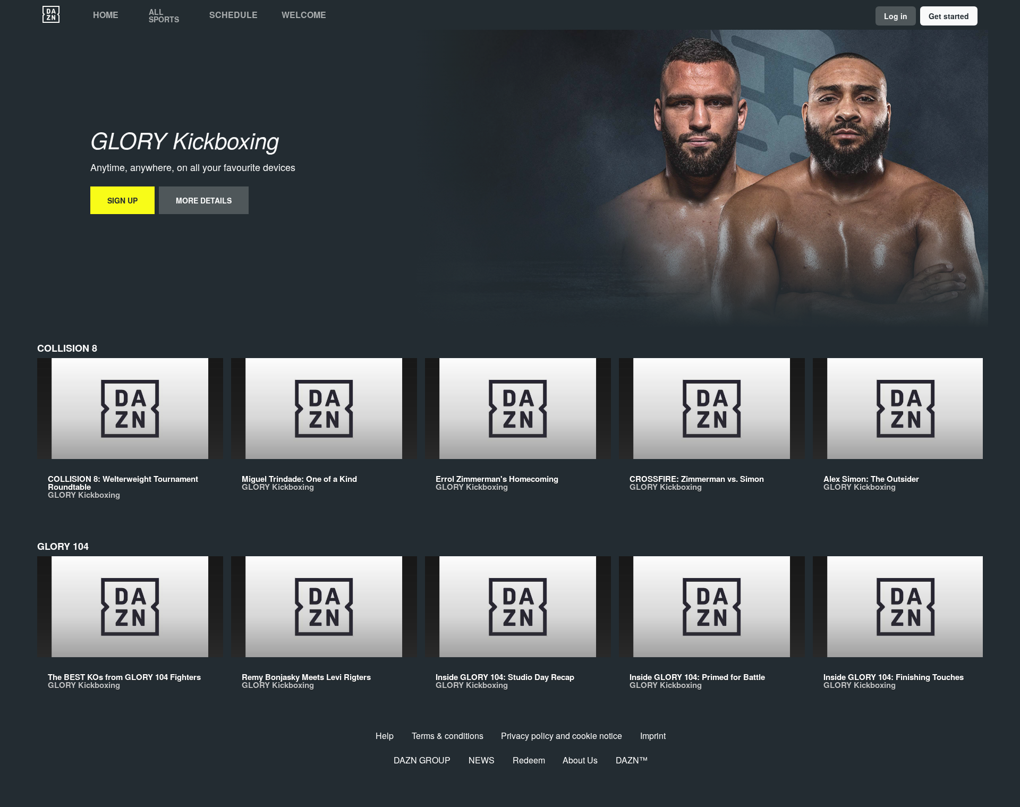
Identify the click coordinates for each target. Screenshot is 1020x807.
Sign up (122, 200)
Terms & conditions (447, 735)
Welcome (304, 15)
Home (105, 15)
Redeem (529, 760)
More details (204, 200)
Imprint (653, 735)
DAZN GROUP (422, 760)
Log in (895, 16)
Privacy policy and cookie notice (561, 735)
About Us (580, 760)
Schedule (233, 15)
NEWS (482, 760)
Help (385, 735)
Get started (949, 16)
